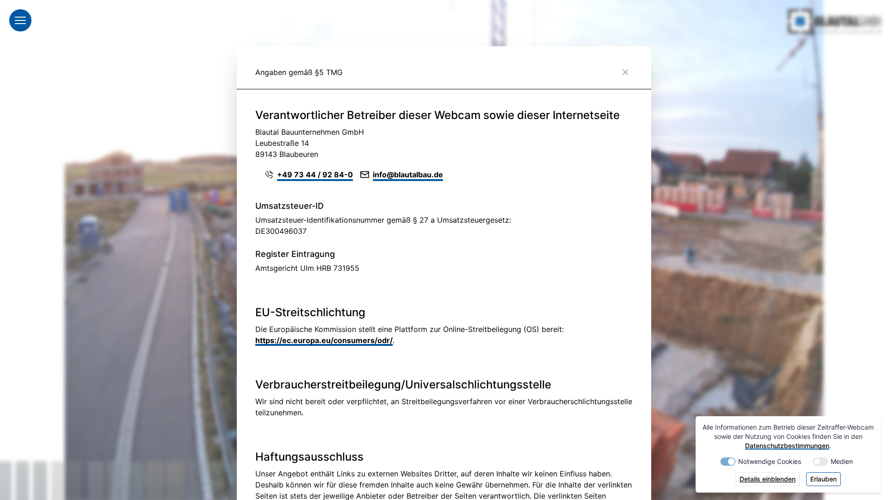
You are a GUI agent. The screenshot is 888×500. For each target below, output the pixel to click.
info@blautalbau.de (408, 174)
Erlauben (823, 479)
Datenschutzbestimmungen (787, 446)
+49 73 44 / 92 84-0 (315, 174)
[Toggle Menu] (20, 20)
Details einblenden (768, 479)
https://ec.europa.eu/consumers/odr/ (324, 340)
